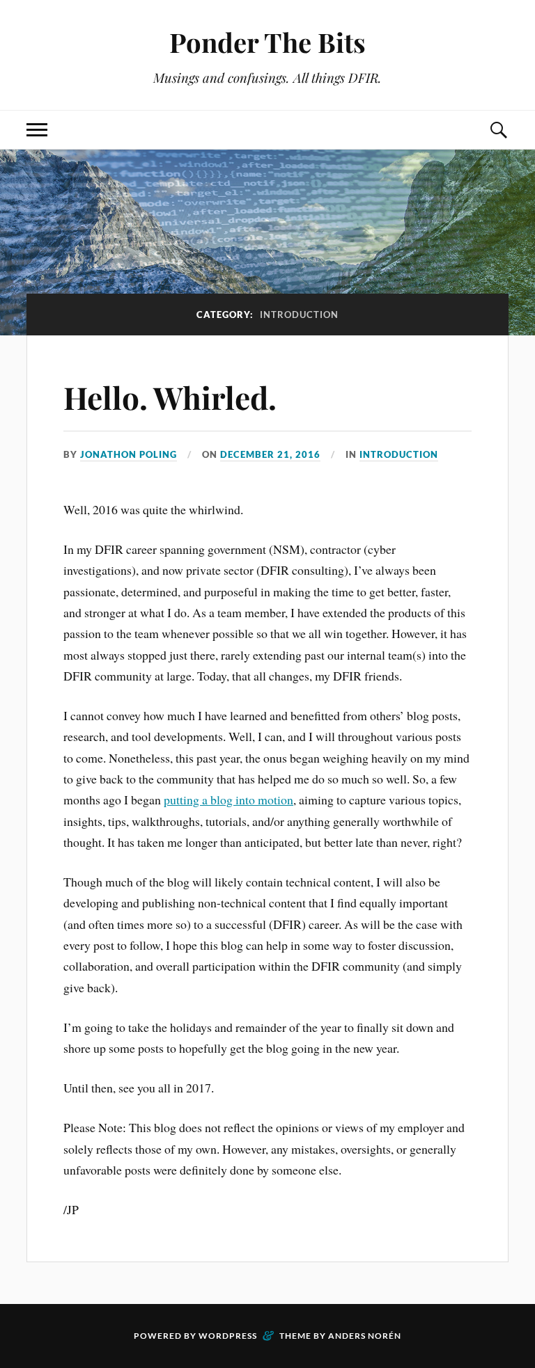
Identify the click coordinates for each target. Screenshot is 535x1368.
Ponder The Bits (267, 42)
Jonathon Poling (128, 454)
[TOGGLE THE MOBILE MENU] (36, 130)
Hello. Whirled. (170, 396)
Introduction (398, 454)
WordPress (228, 1335)
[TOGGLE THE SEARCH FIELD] (498, 130)
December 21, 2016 (270, 454)
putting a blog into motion (228, 799)
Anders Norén (364, 1335)
